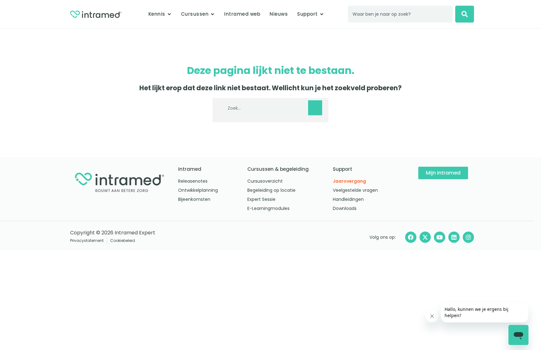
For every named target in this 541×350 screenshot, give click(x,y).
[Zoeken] (464, 14)
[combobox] (400, 14)
